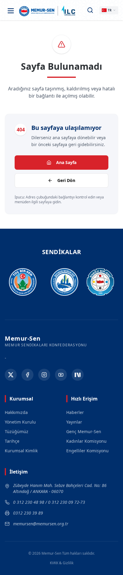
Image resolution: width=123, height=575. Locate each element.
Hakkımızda (16, 412)
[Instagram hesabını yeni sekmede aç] (44, 375)
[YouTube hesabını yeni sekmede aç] (61, 375)
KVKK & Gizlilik (61, 563)
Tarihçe (12, 441)
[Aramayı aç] (90, 10)
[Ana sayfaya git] (37, 11)
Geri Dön (66, 180)
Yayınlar (74, 422)
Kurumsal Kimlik (21, 450)
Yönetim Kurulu (20, 422)
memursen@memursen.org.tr (40, 524)
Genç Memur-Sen (83, 431)
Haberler (75, 412)
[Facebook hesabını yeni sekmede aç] (27, 375)
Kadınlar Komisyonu (86, 441)
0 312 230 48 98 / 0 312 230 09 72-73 (49, 502)
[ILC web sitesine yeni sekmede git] (68, 11)
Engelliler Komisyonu (87, 450)
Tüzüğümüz (16, 431)
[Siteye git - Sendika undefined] (20, 282)
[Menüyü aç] (10, 10)
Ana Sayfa (66, 162)
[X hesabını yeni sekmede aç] (11, 375)
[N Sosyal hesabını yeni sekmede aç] (78, 375)
